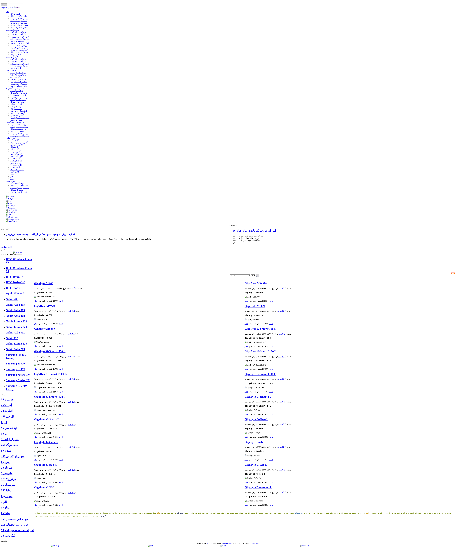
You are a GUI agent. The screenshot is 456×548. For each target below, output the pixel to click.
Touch (121, 513)
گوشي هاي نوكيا (16, 91)
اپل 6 (4, 422)
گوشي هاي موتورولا (18, 95)
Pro (101, 513)
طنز (228, 513)
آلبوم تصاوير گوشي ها (18, 23)
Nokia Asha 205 (15, 304)
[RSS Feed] (453, 273)
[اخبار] (8, 214)
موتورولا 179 (8, 479)
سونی (283, 513)
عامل (218, 513)
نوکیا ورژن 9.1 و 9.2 (18, 34)
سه (287, 513)
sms (113, 513)
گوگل (96, 516)
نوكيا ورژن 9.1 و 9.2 (18, 61)
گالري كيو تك (15, 152)
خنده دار (313, 513)
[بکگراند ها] (10, 208)
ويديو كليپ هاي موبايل (19, 52)
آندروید (449, 513)
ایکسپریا (346, 513)
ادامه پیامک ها (6, 247)
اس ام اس (404, 513)
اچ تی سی (360, 513)
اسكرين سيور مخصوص (19, 43)
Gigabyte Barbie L (256, 442)
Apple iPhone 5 (15, 293)
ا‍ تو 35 (4, 433)
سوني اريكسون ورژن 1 (19, 36)
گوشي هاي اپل (16, 109)
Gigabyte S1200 (43, 283)
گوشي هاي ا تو (16, 104)
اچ (364, 513)
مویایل (168, 513)
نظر (35, 301)
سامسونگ (299, 513)
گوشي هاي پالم (16, 106)
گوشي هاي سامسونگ (18, 93)
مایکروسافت (193, 513)
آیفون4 (424, 513)
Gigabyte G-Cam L (46, 442)
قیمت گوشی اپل (16, 190)
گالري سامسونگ (17, 170)
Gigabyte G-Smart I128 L (49, 396)
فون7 (207, 513)
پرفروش (78, 516)
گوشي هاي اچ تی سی (18, 111)
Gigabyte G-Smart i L (258, 396)
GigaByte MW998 (256, 283)
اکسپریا (354, 513)
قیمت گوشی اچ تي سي (19, 188)
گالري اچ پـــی (16, 163)
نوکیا (158, 513)
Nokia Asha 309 (15, 310)
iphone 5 (90, 513)
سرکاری (291, 513)
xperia (125, 513)
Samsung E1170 (15, 369)
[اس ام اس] (11, 212)
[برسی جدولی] (12, 217)
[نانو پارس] (17, 252)
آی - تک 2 (6, 405)
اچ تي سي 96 (9, 427)
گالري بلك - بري (16, 154)
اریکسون (411, 513)
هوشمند (149, 513)
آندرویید (444, 513)
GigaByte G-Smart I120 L (260, 351)
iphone (79, 513)
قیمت (203, 513)
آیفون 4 (434, 513)
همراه (154, 513)
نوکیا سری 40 (15, 77)
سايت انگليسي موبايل (18, 16)
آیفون (439, 513)
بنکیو (12, 176)
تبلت (331, 513)
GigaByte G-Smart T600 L (50, 374)
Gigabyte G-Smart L (46, 419)
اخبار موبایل (15, 14)
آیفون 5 (429, 513)
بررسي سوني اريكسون (19, 127)
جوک (317, 513)
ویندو (12, 179)
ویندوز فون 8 (84, 516)
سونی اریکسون (277, 513)
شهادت (232, 513)
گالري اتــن (14, 172)
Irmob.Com (227, 543)
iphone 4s (84, 513)
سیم (246, 513)
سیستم (266, 513)
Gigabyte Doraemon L (258, 487)
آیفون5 (419, 513)
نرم (162, 513)
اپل (367, 513)
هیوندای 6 (6, 496)
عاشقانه (223, 513)
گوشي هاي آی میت (18, 100)
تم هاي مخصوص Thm (18, 82)
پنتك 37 (5, 507)
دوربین (305, 513)
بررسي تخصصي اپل (18, 129)
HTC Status (13, 287)
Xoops (209, 543)
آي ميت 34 (7, 399)
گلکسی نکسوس (43, 516)
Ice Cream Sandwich (64, 513)
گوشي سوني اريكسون (19, 97)
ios (72, 513)
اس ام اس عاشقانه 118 (15, 524)
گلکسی (59, 516)
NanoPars (255, 543)
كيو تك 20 (6, 467)
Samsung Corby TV (18, 380)
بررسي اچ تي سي (17, 131)
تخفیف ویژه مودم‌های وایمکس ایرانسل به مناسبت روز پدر (40, 234)
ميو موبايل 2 (8, 484)
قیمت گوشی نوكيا (17, 183)
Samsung (105, 513)
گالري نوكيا (14, 140)
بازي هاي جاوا (15, 68)
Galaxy (45, 513)
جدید (321, 513)
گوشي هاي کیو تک (17, 102)
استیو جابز (397, 513)
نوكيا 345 (6, 490)
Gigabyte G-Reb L (45, 464)
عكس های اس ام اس (18, 86)
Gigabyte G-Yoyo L (256, 419)
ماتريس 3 (6, 473)
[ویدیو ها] (9, 203)
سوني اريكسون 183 (12, 456)
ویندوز (139, 513)
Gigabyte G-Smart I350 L (49, 351)
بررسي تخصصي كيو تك (19, 133)
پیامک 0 (5, 513)
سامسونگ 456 (9, 444)
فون (210, 513)
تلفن (327, 513)
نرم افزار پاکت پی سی (19, 46)
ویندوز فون (134, 513)
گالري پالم (14, 149)
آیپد (416, 513)
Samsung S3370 (15, 363)
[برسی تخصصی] (12, 219)
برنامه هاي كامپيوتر (18, 48)
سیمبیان (241, 513)
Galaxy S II (51, 513)
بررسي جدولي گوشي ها (19, 21)
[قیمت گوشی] (12, 221)
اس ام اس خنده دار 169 (15, 518)
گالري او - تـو (15, 158)
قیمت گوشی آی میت (18, 192)
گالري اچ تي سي (16, 145)
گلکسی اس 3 (52, 516)
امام (384, 513)
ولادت (143, 513)
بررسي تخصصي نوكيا (18, 124)
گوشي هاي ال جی (17, 113)
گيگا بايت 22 (8, 535)
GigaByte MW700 (45, 305)
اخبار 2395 (7, 410)
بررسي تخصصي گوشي (19, 18)
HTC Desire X (14, 276)
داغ (309, 513)
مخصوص (187, 513)
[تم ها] (8, 201)
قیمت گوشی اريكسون (19, 185)
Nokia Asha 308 (15, 315)
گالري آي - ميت (16, 156)
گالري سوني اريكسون (19, 143)
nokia (97, 513)
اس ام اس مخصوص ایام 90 (17, 530)
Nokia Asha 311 (15, 332)
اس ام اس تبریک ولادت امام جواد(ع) (254, 230)
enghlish (4, 8)
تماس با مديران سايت (18, 27)
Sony (116, 513)
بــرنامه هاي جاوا (17, 41)
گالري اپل (14, 147)
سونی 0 (5, 462)
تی (324, 513)
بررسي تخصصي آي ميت (20, 136)
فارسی (10, 8)
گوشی (103, 516)
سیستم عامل (260, 513)
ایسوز (12, 174)
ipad (75, 513)
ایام (350, 513)
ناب (165, 513)
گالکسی (64, 516)
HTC (56, 513)
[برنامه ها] (10, 196)
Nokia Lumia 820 (16, 326)
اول (370, 513)
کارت (68, 516)
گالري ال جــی (16, 161)
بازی (338, 513)
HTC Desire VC (15, 282)
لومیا (199, 513)
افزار (392, 513)
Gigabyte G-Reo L (256, 464)
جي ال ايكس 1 (10, 439)
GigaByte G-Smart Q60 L (260, 328)
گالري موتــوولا (16, 165)
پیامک (73, 516)
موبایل (180, 512)
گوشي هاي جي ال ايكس (19, 118)
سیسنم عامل (251, 513)
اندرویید (374, 513)
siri (110, 513)
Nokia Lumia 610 (16, 343)
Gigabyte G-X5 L (44, 487)
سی (270, 513)
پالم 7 (4, 501)
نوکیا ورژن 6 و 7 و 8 (18, 32)
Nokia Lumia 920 (16, 321)
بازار (342, 513)
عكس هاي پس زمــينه (19, 84)
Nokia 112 (12, 338)
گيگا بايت (72, 288)
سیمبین (236, 513)
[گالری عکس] (11, 210)
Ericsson (39, 513)
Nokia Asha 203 (15, 349)
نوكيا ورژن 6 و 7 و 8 (18, 59)
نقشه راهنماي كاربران (19, 25)
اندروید (380, 513)
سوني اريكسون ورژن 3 (19, 39)
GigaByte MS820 (255, 306)
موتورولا (173, 513)
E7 (35, 513)
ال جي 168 (7, 416)
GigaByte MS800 (44, 328)
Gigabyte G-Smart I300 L (260, 374)
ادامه (61, 301)
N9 (94, 513)
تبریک (335, 513)
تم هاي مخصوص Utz (18, 79)
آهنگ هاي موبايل (16, 55)
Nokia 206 (12, 299)
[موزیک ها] (10, 205)
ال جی (388, 513)
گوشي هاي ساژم (17, 115)
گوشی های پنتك (16, 120)
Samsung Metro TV (18, 374)
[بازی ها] (9, 199)
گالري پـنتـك (15, 167)
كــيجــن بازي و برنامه (19, 50)
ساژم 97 (6, 450)
